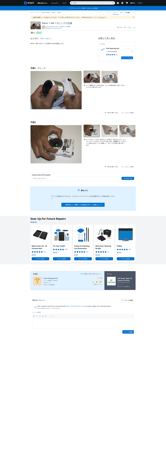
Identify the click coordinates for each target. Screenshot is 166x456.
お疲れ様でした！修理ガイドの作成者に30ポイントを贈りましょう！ (84, 205)
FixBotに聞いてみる (112, 112)
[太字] (34, 316)
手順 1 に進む (45, 38)
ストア (64, 3)
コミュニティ (55, 3)
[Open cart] (127, 3)
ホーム (32, 12)
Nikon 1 (54, 12)
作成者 (35, 274)
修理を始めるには (42, 3)
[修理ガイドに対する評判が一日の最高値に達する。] (96, 282)
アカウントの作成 (91, 8)
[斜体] (37, 316)
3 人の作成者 (66, 26)
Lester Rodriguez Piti (52, 26)
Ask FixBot (126, 178)
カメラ (38, 12)
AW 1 (59, 12)
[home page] (29, 2)
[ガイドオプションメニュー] (133, 12)
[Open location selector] (122, 3)
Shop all (33, 222)
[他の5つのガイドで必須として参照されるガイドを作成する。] (93, 282)
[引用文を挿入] (45, 316)
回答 (121, 12)
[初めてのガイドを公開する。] (100, 282)
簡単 (40, 33)
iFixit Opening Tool (112, 48)
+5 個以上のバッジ (97, 284)
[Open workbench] (118, 3)
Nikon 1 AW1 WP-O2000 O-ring (75, 306)
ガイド (115, 12)
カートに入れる (127, 58)
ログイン (140, 3)
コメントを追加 (127, 120)
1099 (120, 27)
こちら (102, 17)
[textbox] (83, 323)
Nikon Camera (46, 12)
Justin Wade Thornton (43, 308)
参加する (132, 3)
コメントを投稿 (128, 332)
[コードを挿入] (40, 316)
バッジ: (99, 278)
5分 (34, 33)
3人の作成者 (84, 274)
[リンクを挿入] (43, 316)
